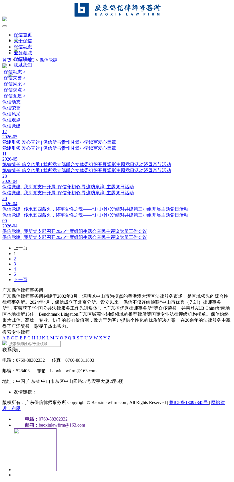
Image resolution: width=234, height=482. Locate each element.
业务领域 (23, 52)
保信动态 (23, 46)
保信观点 (11, 119)
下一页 (20, 279)
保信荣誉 (11, 107)
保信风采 (11, 113)
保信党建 (48, 60)
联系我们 (23, 64)
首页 (6, 60)
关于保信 (23, 40)
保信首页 (23, 34)
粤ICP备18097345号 (189, 402)
